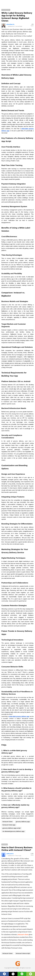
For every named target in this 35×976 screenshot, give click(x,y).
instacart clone (7, 821)
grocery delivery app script (12, 828)
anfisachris (10, 853)
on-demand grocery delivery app (13, 831)
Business (4, 844)
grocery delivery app (23, 821)
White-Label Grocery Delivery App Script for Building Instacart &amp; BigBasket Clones (16, 17)
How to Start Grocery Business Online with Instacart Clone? (16, 848)
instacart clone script (23, 953)
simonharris (10, 24)
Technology (6, 10)
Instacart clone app (9, 825)
